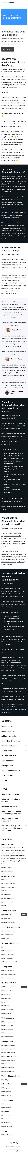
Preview (24, 914)
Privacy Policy (19, 1146)
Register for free (7, 49)
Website (12, 393)
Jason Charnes (7, 3)
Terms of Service (10, 1146)
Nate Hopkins (17, 121)
